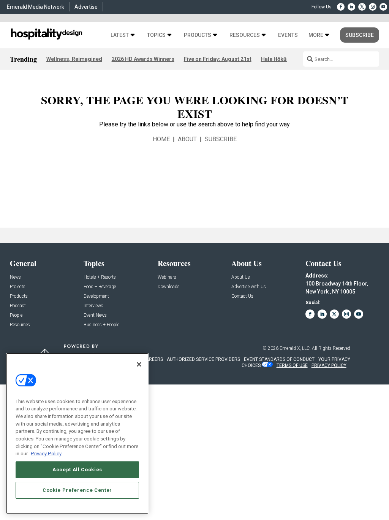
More (315, 35)
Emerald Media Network (35, 7)
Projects (17, 286)
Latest (120, 35)
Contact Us (242, 296)
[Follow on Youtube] (383, 7)
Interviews (93, 305)
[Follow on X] (362, 7)
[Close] (139, 364)
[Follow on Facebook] (341, 7)
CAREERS (153, 359)
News (15, 277)
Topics (156, 35)
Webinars (167, 277)
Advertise (86, 7)
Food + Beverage (100, 286)
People (16, 315)
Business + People (101, 324)
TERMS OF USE (292, 365)
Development (96, 296)
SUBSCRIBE (221, 139)
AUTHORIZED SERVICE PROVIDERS (203, 359)
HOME (161, 139)
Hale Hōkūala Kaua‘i (286, 59)
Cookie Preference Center (77, 490)
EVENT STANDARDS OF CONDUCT (279, 359)
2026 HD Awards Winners (143, 59)
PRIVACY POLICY (329, 365)
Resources (244, 35)
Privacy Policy (46, 453)
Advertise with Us (248, 286)
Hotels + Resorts (100, 277)
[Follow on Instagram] (372, 7)
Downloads (169, 286)
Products (197, 35)
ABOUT (187, 139)
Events (288, 35)
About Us (240, 277)
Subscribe (359, 35)
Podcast (18, 305)
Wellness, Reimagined (74, 59)
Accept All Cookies (77, 469)
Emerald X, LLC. (295, 348)
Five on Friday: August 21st (217, 59)
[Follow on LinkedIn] (351, 7)
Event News (95, 315)
